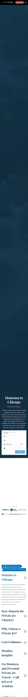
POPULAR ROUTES (13, 566)
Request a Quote (19, 2)
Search (20, 452)
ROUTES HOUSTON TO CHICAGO (14, 569)
